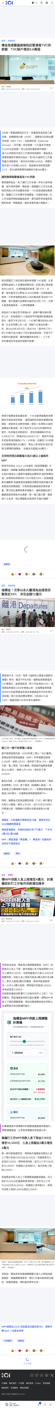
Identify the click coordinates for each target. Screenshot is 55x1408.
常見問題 (46, 1383)
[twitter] (51, 1375)
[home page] (9, 3)
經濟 (3, 41)
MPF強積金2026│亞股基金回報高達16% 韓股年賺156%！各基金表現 (27, 1328)
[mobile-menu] (3, 2)
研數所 (10, 875)
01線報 (4, 1383)
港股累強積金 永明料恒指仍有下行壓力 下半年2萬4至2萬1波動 (27, 831)
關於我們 (12, 1383)
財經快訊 (11, 41)
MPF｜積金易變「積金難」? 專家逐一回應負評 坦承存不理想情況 (27, 841)
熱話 (3, 875)
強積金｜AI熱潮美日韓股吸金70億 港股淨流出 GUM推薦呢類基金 (27, 822)
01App (38, 1383)
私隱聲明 (14, 1388)
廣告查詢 (29, 1383)
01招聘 (21, 1383)
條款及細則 (24, 1388)
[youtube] (41, 1375)
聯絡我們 (5, 1388)
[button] (51, 88)
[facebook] (31, 1375)
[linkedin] (46, 1375)
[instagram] (36, 1375)
